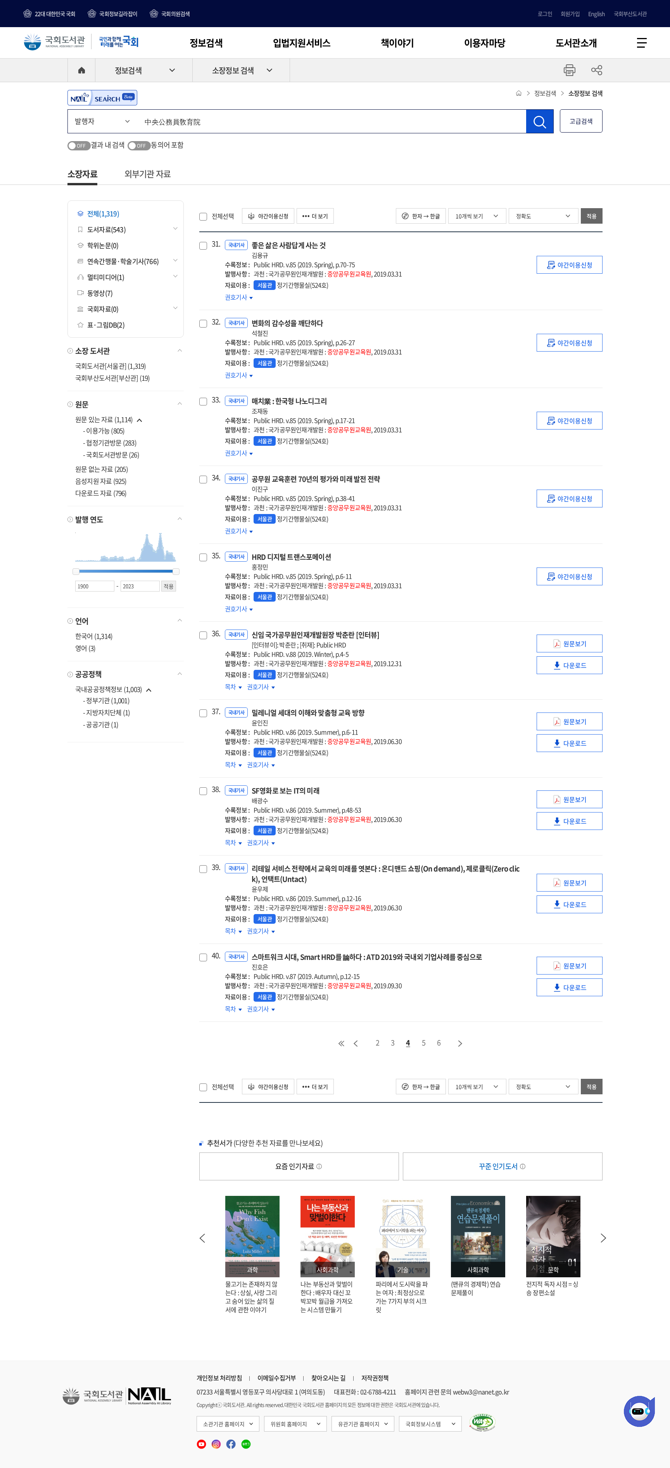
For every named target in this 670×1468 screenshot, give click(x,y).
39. (215, 867)
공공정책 (88, 674)
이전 (355, 1043)
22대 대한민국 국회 (55, 13)
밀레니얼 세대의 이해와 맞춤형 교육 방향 (308, 717)
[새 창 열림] (482, 1422)
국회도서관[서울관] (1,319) (110, 366)
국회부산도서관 (630, 13)
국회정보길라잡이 (118, 13)
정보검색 (206, 43)
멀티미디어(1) (105, 277)
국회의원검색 (175, 13)
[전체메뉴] (642, 43)
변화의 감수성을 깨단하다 (287, 328)
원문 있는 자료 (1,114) (104, 419)
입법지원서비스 (301, 43)
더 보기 (320, 216)
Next (603, 1238)
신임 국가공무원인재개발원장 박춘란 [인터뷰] (316, 639)
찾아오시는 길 (328, 1377)
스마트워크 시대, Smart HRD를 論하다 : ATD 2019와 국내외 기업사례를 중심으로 (367, 961)
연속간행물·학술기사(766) (123, 261)
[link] (570, 265)
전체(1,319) (103, 213)
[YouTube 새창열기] (202, 1441)
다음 (461, 1043)
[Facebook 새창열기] (231, 1441)
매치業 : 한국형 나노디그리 (289, 406)
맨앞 (341, 1043)
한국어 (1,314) (93, 636)
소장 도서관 (92, 350)
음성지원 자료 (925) (101, 481)
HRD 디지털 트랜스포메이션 (291, 561)
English (596, 13)
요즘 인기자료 (295, 1166)
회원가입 (570, 13)
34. (215, 477)
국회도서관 (54, 41)
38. (215, 789)
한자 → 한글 (425, 216)
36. (215, 633)
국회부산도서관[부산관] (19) (112, 378)
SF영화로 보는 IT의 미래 (285, 795)
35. (215, 555)
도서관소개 (576, 43)
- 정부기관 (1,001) (106, 700)
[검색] (539, 121)
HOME (81, 70)
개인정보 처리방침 (219, 1377)
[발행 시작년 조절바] (76, 571)
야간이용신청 (272, 216)
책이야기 (397, 43)
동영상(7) (99, 293)
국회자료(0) (102, 309)
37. (215, 711)
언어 (81, 621)
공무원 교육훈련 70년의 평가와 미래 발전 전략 (316, 483)
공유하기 (597, 70)
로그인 (545, 13)
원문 (81, 404)
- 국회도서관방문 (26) (111, 454)
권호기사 (236, 297)
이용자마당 (484, 43)
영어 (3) (85, 648)
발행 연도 (89, 519)
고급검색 (581, 121)
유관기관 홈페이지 (359, 1424)
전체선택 (223, 216)
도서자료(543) (106, 229)
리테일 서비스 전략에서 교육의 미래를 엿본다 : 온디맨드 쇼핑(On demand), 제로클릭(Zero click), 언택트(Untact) (385, 878)
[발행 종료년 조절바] (176, 571)
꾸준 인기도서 (499, 1166)
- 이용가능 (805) (103, 430)
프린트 (569, 70)
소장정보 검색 (233, 70)
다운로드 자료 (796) (101, 493)
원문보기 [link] (583, 645)
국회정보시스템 (423, 1424)
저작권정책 (375, 1377)
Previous (202, 1238)
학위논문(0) (102, 245)
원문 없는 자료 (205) (101, 469)
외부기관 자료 (147, 173)
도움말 (319, 1166)
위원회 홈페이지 (289, 1424)
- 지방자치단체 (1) (106, 712)
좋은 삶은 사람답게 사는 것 (289, 250)
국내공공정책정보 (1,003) (108, 689)
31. (215, 244)
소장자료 (82, 173)
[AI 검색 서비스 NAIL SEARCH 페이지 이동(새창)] (102, 97)
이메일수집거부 (276, 1377)
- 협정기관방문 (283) (109, 442)
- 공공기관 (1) (100, 724)
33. (215, 400)
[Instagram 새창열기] (216, 1441)
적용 (592, 216)
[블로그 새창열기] (246, 1441)
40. (215, 955)
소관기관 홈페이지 (224, 1424)
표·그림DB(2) (105, 324)
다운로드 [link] (583, 667)
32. (215, 322)
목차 (233, 686)
